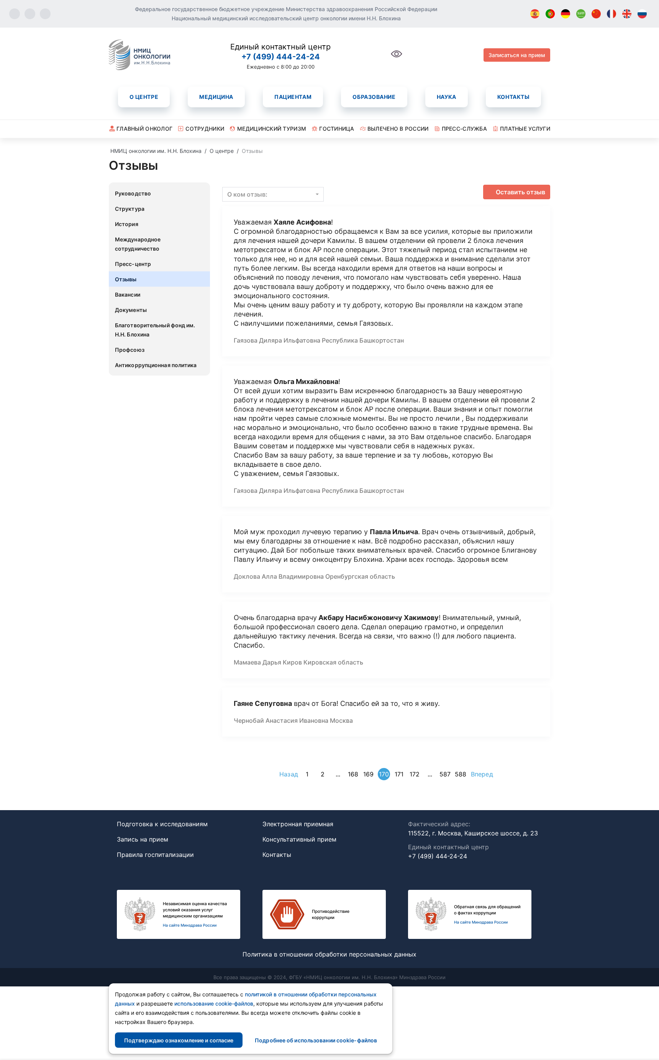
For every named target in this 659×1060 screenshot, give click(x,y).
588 (460, 774)
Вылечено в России (398, 128)
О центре (144, 97)
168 (353, 774)
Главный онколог (144, 128)
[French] (611, 13)
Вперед (482, 774)
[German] (565, 13)
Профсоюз (129, 349)
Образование (373, 97)
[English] (626, 13)
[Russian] (642, 13)
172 (415, 774)
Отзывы (126, 279)
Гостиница (336, 128)
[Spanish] (535, 13)
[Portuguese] (550, 13)
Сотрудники (204, 128)
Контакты (513, 97)
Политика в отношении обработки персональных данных (329, 954)
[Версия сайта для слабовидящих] (396, 58)
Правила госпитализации (155, 854)
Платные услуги (525, 128)
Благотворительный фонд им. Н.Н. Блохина (155, 330)
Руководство (133, 193)
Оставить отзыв (520, 192)
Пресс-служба (464, 128)
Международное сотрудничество (138, 244)
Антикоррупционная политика (156, 365)
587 (445, 774)
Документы (131, 310)
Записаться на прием (517, 55)
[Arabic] (581, 13)
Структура (129, 208)
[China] (596, 13)
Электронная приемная (297, 824)
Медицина (216, 97)
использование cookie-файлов (213, 1003)
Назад (288, 774)
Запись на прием (142, 839)
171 (399, 774)
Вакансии (127, 294)
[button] (273, 194)
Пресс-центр (133, 264)
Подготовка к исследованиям (162, 824)
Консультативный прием (299, 839)
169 (368, 774)
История (126, 224)
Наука (446, 97)
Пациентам (292, 97)
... (338, 774)
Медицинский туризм (271, 128)
